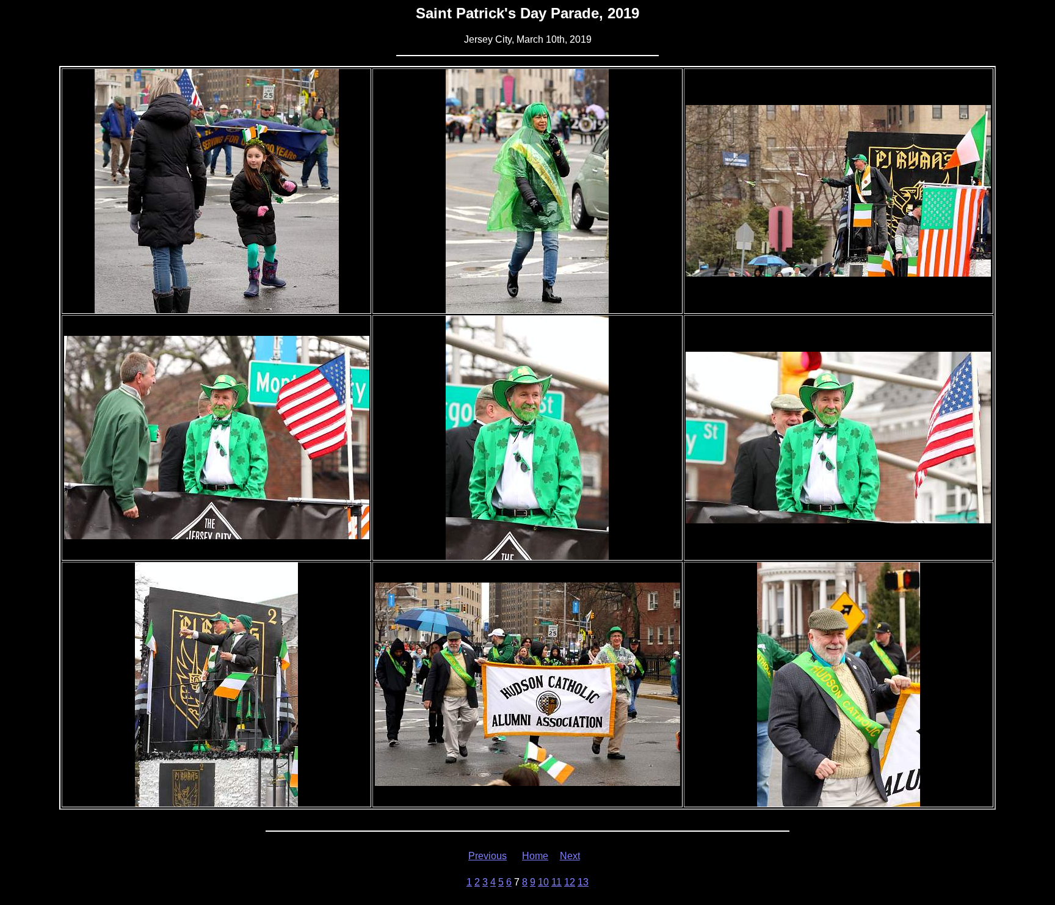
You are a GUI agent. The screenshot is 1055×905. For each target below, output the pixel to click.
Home (535, 856)
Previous (487, 856)
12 (569, 882)
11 (556, 882)
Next (570, 856)
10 (543, 882)
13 (583, 882)
